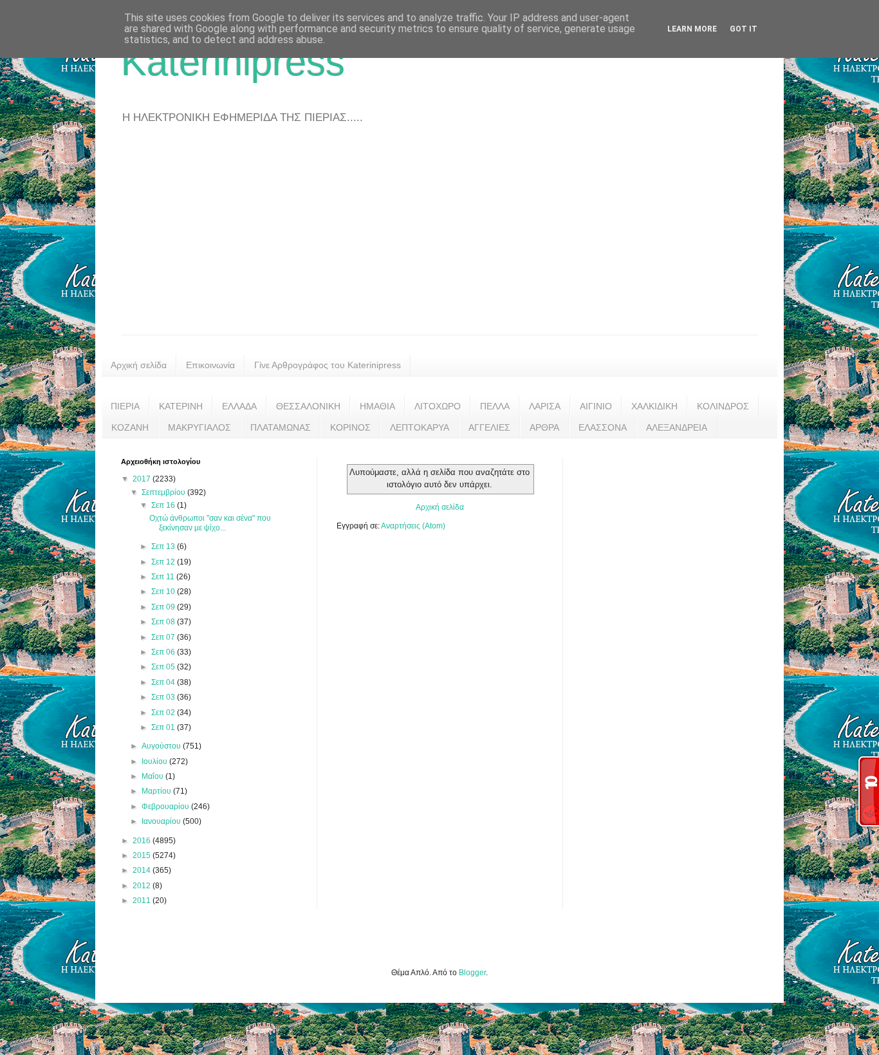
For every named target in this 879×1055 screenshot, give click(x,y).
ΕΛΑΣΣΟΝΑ (602, 427)
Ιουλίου (155, 761)
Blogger (472, 972)
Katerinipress (233, 62)
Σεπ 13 (164, 546)
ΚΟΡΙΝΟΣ (350, 427)
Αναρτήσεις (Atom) (413, 525)
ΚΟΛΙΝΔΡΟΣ (723, 406)
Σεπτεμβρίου (164, 492)
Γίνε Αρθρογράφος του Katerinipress (327, 365)
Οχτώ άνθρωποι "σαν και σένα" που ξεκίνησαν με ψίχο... (210, 523)
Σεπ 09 (164, 607)
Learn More (692, 28)
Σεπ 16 (164, 505)
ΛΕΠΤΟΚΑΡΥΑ (419, 427)
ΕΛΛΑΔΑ (239, 406)
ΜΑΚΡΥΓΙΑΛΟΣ (199, 427)
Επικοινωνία (210, 365)
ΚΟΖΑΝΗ (130, 427)
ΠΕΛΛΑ (495, 406)
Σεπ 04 (164, 682)
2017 (143, 478)
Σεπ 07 (164, 637)
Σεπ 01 (164, 727)
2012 (143, 885)
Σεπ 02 (164, 712)
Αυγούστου (162, 746)
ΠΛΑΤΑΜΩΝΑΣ (280, 427)
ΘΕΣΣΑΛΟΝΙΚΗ (308, 406)
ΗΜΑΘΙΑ (377, 406)
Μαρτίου (157, 791)
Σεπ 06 (164, 652)
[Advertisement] (439, 238)
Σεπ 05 (164, 666)
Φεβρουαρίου (166, 806)
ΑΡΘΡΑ (544, 427)
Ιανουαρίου (162, 821)
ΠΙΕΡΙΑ (125, 406)
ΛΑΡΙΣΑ (544, 406)
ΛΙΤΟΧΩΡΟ (437, 406)
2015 (143, 855)
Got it (743, 28)
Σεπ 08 (164, 621)
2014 (143, 870)
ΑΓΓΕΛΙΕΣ (489, 427)
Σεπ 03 (164, 697)
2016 (143, 840)
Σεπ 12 (164, 561)
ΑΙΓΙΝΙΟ (596, 406)
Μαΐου (153, 776)
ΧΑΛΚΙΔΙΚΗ (654, 406)
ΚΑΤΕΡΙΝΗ (181, 406)
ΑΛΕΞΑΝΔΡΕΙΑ (676, 427)
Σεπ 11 (163, 576)
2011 (143, 900)
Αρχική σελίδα (139, 365)
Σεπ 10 (164, 591)
